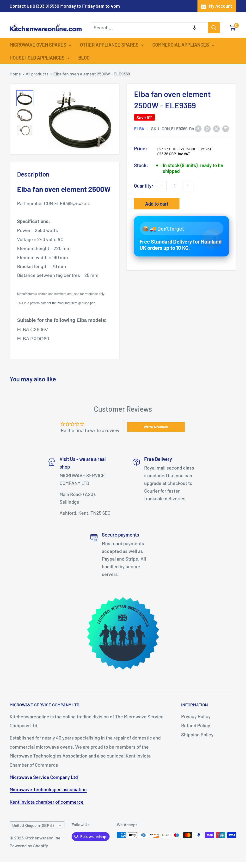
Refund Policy (195, 725)
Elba (139, 128)
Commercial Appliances (180, 44)
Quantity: (143, 186)
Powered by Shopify (29, 845)
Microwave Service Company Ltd (44, 777)
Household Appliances (37, 57)
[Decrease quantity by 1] (161, 186)
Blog (84, 57)
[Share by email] (225, 128)
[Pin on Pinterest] (207, 128)
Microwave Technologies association (48, 789)
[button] (195, 27)
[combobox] (149, 27)
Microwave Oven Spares (38, 44)
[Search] (214, 27)
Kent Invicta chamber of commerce (47, 802)
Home (15, 73)
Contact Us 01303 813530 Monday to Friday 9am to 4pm (65, 6)
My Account (220, 6)
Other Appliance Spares (109, 44)
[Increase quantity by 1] (188, 186)
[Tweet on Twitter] (216, 128)
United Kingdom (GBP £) (33, 825)
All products (37, 73)
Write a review (156, 426)
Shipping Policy (197, 734)
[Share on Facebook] (198, 128)
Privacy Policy (196, 716)
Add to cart (156, 204)
